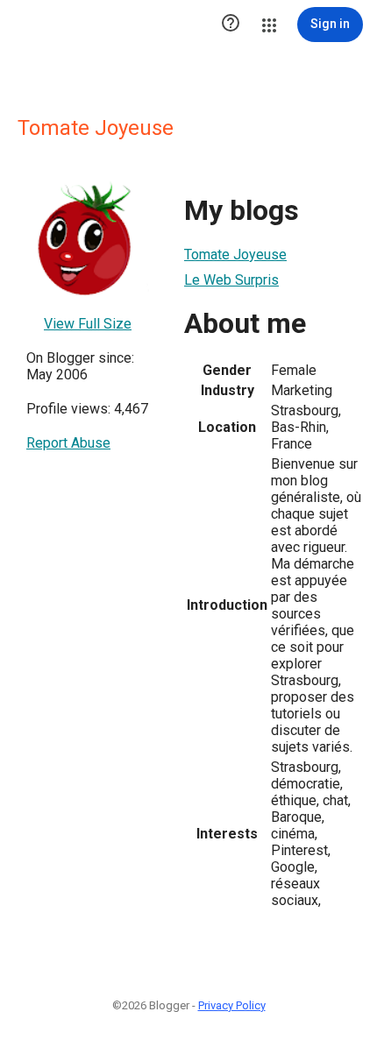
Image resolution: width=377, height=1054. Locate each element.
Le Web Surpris (231, 280)
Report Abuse (68, 443)
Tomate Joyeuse (235, 254)
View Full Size (88, 323)
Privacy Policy (232, 1005)
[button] (231, 25)
